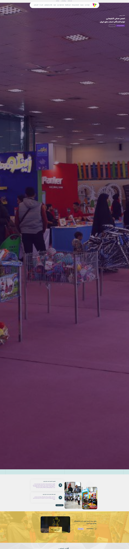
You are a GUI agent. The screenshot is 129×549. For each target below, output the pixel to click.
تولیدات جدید (87, 5)
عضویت (54, 5)
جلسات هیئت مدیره (60, 5)
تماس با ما (41, 5)
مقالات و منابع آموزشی (48, 5)
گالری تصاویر (36, 5)
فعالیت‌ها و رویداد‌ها (75, 5)
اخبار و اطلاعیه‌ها (68, 5)
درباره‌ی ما (82, 5)
